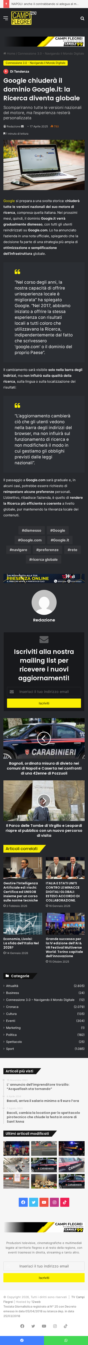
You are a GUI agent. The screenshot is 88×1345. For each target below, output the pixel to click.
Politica (11, 1035)
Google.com (31, 540)
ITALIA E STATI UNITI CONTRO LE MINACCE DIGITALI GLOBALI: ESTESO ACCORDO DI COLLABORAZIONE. (63, 892)
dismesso (32, 530)
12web (36, 1302)
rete (73, 549)
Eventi (10, 1021)
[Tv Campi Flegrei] (23, 18)
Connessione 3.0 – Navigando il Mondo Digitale (40, 1000)
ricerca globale (45, 559)
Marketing (13, 1028)
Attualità (12, 986)
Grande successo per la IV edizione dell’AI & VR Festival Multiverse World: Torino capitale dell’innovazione (64, 947)
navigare (19, 549)
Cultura (11, 1014)
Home (10, 53)
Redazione (13, 126)
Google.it (61, 540)
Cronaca (12, 1007)
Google (9, 201)
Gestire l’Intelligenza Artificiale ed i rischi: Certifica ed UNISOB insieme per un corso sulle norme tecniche (20, 892)
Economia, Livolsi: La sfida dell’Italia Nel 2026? (21, 943)
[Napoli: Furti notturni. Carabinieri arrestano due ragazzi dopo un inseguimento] (44, 1165)
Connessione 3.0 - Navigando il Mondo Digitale (51, 53)
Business (12, 993)
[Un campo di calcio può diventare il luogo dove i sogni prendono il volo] (44, 1181)
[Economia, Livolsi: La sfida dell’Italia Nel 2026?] (22, 924)
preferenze (49, 549)
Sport (10, 1049)
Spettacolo (14, 1042)
